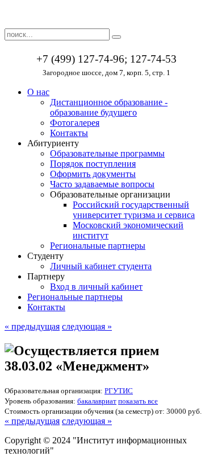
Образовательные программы (107, 153)
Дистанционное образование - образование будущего (109, 107)
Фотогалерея (74, 122)
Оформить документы (93, 174)
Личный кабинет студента (101, 266)
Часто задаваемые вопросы (102, 184)
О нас (38, 92)
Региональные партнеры (97, 245)
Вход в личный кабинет (96, 286)
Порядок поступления (93, 163)
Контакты (69, 133)
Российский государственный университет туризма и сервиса (134, 210)
